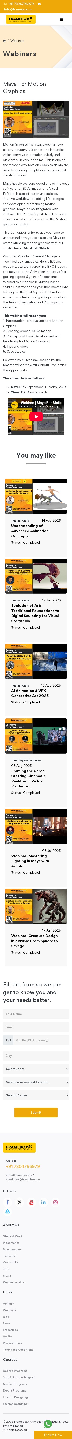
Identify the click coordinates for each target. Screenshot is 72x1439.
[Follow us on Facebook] (7, 1202)
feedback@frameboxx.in (23, 1179)
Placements (11, 1242)
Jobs (6, 1269)
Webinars (17, 41)
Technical (9, 1256)
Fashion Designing (15, 1403)
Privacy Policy (12, 1343)
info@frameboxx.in (19, 1175)
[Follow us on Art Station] (7, 1211)
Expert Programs (14, 1390)
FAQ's (7, 1275)
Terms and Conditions (18, 1349)
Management (12, 1249)
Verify (7, 1336)
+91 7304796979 (21, 4)
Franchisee (10, 1329)
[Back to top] (60, 1424)
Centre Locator (13, 1282)
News (7, 1323)
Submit (36, 1112)
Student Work (13, 1236)
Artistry (8, 1303)
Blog (6, 1316)
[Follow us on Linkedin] (43, 1202)
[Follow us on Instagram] (55, 1202)
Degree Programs (15, 1370)
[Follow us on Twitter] (19, 1202)
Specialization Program (19, 1377)
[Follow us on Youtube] (31, 1202)
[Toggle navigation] (61, 19)
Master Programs (15, 1384)
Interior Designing (15, 1397)
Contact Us (11, 1262)
